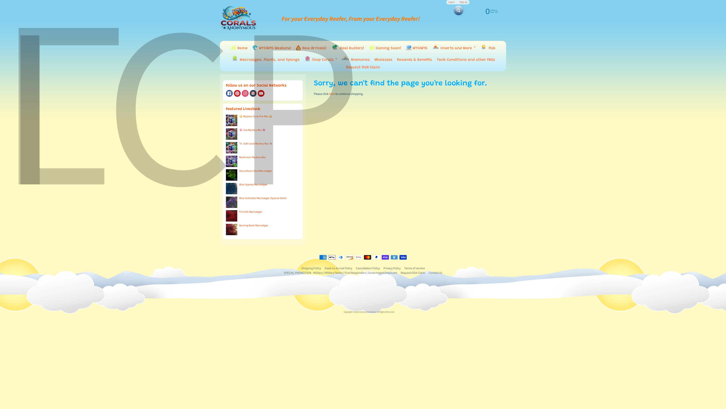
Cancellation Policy (368, 268)
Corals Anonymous (368, 312)
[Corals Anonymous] (239, 19)
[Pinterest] (237, 93)
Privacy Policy (392, 268)
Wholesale (383, 60)
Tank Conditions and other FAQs (466, 60)
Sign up (463, 2)
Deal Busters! (351, 48)
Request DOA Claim (363, 67)
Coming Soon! (388, 48)
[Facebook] (229, 93)
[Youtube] (261, 93)
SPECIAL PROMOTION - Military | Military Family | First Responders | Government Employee (340, 273)
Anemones (360, 60)
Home (241, 48)
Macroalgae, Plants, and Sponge (269, 60)
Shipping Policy (311, 268)
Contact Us (435, 273)
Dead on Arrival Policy (338, 268)
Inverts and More (458, 49)
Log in (451, 2)
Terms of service (414, 268)
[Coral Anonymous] (253, 93)
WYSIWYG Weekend (274, 48)
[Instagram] (245, 93)
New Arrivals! (314, 48)
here (332, 94)
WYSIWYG (419, 48)
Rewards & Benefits (414, 60)
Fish (491, 48)
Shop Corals (324, 60)
